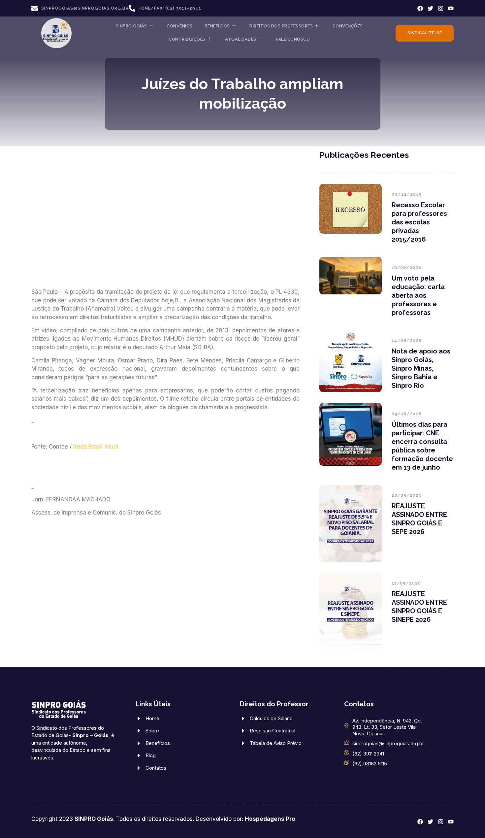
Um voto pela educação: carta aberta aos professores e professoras (418, 295)
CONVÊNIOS (180, 25)
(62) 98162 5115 (369, 763)
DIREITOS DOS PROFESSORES (281, 25)
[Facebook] (420, 8)
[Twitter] (430, 8)
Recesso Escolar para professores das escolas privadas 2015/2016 (419, 222)
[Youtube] (451, 8)
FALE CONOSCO (293, 39)
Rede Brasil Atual (95, 446)
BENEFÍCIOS (217, 25)
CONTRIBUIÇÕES (187, 39)
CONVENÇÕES (348, 25)
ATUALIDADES (240, 39)
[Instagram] (440, 8)
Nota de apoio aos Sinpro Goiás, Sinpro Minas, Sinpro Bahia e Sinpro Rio (421, 368)
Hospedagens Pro (270, 819)
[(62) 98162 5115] (346, 762)
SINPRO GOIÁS (131, 25)
